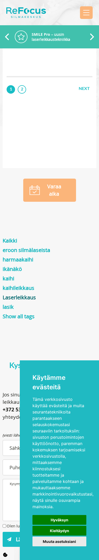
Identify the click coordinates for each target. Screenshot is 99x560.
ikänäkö (12, 269)
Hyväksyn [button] (59, 520)
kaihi (8, 278)
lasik (8, 306)
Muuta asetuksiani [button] (59, 541)
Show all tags (19, 316)
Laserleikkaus (19, 297)
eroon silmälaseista (26, 250)
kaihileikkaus (18, 287)
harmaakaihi (18, 259)
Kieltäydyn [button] (59, 530)
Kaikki (10, 240)
